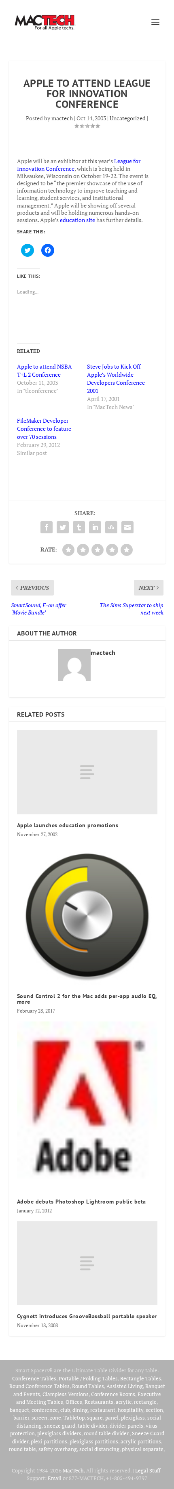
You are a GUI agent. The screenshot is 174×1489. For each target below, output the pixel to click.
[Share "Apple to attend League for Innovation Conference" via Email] (127, 527)
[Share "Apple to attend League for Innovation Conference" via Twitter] (63, 527)
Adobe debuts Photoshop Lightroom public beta (81, 1201)
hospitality (130, 1410)
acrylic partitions (141, 1441)
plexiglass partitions (94, 1441)
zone (55, 1417)
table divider (92, 1425)
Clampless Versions (65, 1394)
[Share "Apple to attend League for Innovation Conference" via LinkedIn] (95, 527)
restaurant (102, 1410)
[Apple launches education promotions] (87, 772)
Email (55, 1478)
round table (22, 1449)
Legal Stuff (147, 1470)
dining (80, 1410)
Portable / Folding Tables (88, 1378)
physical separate (142, 1449)
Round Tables (88, 1386)
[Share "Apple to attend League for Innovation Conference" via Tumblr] (79, 527)
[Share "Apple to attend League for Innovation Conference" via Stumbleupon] (111, 527)
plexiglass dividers (59, 1433)
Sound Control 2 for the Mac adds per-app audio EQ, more (87, 998)
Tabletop (74, 1417)
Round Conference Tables (39, 1386)
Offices (74, 1401)
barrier (21, 1417)
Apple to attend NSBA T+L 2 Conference (44, 370)
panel (112, 1417)
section (154, 1410)
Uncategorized (128, 118)
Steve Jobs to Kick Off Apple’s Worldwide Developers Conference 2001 (116, 378)
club (65, 1410)
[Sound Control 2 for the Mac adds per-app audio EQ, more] (87, 915)
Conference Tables (34, 1378)
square (95, 1417)
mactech (62, 118)
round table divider (106, 1433)
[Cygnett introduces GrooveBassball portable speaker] (87, 1263)
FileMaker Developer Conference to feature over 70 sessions (44, 428)
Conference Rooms (113, 1394)
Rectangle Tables (140, 1378)
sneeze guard (59, 1425)
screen (39, 1417)
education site (77, 220)
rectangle (145, 1401)
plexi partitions (49, 1441)
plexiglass (133, 1417)
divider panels (126, 1425)
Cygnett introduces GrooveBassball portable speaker (87, 1316)
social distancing (99, 1449)
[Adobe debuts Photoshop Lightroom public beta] (87, 1106)
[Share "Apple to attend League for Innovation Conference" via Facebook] (46, 527)
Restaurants (99, 1401)
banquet (19, 1410)
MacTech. (74, 1470)
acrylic (124, 1401)
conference (45, 1410)
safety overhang (57, 1449)
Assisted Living (124, 1386)
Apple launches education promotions (68, 825)
